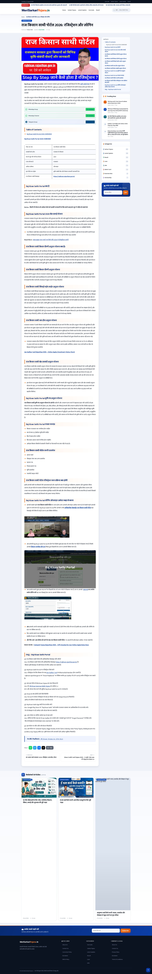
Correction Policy (67, 952)
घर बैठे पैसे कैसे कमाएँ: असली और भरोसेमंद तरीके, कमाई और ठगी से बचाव (86, 5)
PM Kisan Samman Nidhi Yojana (39, 686)
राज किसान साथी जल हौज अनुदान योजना (115, 66)
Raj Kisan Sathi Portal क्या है (112, 47)
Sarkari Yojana (114, 1)
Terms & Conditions (117, 959)
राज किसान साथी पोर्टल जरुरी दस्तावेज (114, 78)
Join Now (91, 109)
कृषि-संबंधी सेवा (84, 84)
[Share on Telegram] (35, 748)
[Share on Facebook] (39, 748)
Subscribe (125, 930)
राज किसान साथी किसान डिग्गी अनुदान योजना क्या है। (115, 55)
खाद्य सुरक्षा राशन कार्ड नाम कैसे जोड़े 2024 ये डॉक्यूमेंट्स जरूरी (51, 240)
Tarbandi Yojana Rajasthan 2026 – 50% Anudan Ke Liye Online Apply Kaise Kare (61, 645)
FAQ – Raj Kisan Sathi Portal (113, 89)
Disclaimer (65, 956)
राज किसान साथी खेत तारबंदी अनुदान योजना (115, 68)
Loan (88, 959)
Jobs (88, 963)
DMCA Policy (65, 959)
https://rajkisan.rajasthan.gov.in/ (66, 662)
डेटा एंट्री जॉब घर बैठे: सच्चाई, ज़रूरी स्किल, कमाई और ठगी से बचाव (121, 5)
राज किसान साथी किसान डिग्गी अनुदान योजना (115, 59)
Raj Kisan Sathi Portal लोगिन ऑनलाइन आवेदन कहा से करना (115, 86)
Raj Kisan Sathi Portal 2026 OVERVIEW (39, 134)
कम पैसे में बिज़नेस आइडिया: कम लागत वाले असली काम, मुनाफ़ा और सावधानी (49, 5)
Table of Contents (110, 42)
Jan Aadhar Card (51, 672)
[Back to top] (148, 970)
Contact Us (65, 948)
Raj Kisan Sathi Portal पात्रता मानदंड (114, 75)
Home (64, 10)
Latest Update (122, 1)
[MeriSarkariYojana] (29, 941)
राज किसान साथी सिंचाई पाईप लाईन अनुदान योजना (115, 62)
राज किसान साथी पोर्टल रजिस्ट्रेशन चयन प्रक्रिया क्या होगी (116, 81)
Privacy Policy (115, 952)
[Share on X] (43, 748)
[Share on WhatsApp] (30, 748)
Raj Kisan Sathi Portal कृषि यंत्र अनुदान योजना (115, 72)
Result (129, 1)
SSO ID (85, 589)
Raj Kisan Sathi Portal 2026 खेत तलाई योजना (115, 51)
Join (125, 192)
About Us (65, 945)
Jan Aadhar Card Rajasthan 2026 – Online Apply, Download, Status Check (49, 352)
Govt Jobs (107, 1)
